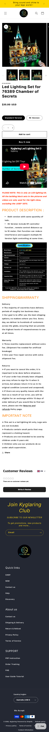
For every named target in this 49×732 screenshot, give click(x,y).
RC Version (34, 118)
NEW (7, 581)
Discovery (9, 599)
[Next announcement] (44, 4)
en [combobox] (42, 471)
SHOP (7, 575)
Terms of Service (13, 641)
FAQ (7, 670)
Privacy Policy (11, 635)
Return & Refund (13, 628)
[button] (5, 13)
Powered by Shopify (25, 722)
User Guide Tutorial (14, 676)
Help (7, 593)
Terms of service (25, 726)
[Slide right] (46, 76)
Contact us (10, 587)
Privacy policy (11, 726)
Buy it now (24, 142)
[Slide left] (3, 76)
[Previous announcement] (5, 4)
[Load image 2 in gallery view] (24, 75)
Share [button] (7, 452)
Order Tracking (12, 664)
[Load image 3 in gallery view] (36, 75)
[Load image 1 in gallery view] (12, 75)
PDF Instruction (12, 658)
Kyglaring (13, 722)
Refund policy (40, 722)
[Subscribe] (40, 532)
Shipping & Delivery (14, 622)
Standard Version (13, 118)
